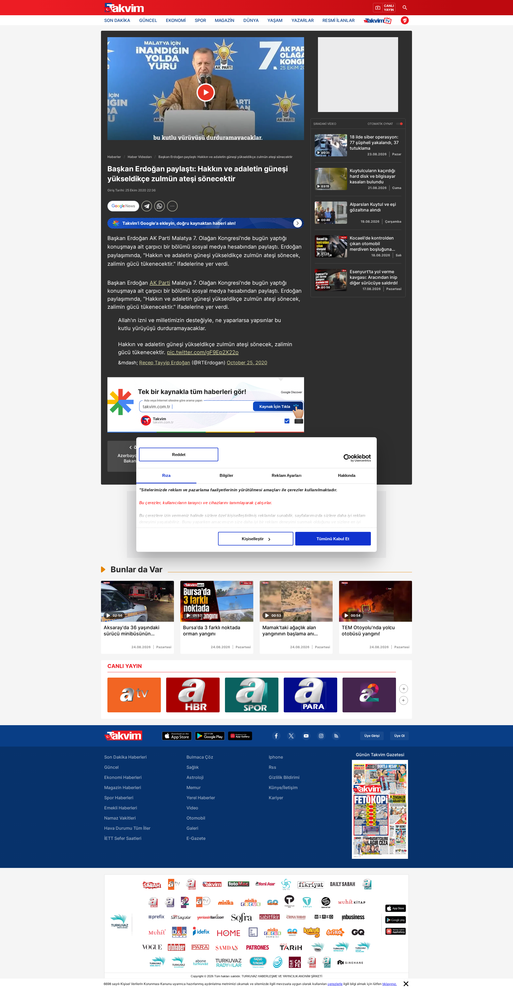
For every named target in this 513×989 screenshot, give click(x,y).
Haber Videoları (140, 157)
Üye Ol (399, 736)
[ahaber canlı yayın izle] (193, 695)
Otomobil (195, 818)
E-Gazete (195, 838)
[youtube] (306, 736)
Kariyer (276, 797)
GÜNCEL (148, 20)
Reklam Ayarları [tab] (286, 475)
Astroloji (195, 777)
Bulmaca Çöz (199, 757)
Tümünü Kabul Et (333, 538)
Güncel (111, 767)
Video (192, 807)
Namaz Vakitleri (120, 818)
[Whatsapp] (159, 206)
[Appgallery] (240, 736)
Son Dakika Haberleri (125, 757)
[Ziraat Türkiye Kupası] (405, 20)
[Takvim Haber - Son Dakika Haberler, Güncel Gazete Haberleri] (124, 8)
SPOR (200, 20)
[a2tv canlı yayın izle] (369, 695)
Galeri (192, 828)
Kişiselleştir (253, 538)
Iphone (276, 757)
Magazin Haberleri (122, 787)
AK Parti (160, 283)
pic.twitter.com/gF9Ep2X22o (203, 352)
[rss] (336, 736)
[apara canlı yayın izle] (310, 695)
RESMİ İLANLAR (338, 20)
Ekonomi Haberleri (123, 777)
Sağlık (192, 767)
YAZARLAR (303, 20)
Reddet (178, 454)
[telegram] (146, 206)
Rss (272, 767)
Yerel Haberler (200, 797)
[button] (403, 688)
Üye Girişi (371, 736)
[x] (291, 736)
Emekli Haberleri (120, 807)
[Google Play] (210, 736)
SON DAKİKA (117, 20)
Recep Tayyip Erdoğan (164, 362)
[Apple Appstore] (177, 736)
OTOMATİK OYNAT (381, 124)
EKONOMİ (176, 20)
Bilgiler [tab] (226, 475)
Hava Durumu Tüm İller (127, 828)
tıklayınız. (389, 984)
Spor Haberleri (118, 797)
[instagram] (321, 736)
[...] (172, 206)
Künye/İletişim (283, 787)
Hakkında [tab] (347, 475)
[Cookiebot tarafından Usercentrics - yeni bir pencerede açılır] (347, 458)
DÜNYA (251, 20)
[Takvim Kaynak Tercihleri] (205, 404)
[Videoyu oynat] (206, 92)
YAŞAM (274, 20)
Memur (193, 787)
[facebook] (276, 736)
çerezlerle (335, 984)
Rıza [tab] (166, 475)
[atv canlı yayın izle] (134, 695)
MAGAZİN (224, 20)
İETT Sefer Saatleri (122, 838)
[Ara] (405, 8)
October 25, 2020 (247, 362)
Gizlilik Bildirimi (284, 777)
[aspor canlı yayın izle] (251, 695)
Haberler (114, 157)
